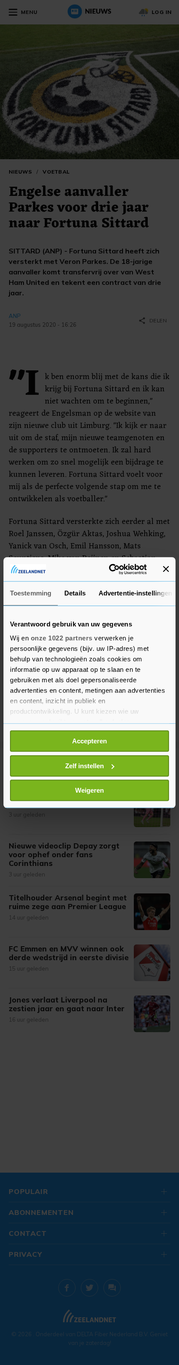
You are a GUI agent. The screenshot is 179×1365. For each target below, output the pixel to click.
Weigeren (89, 790)
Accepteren (89, 741)
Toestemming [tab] (30, 593)
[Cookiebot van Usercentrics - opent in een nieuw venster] (111, 569)
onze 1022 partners (62, 638)
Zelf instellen (84, 766)
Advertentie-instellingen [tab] (135, 593)
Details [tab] (75, 593)
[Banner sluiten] (166, 569)
